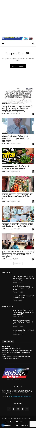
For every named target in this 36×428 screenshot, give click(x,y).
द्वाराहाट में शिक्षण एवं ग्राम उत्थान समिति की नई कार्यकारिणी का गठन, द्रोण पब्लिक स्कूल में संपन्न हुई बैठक (18, 254)
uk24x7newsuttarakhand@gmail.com (20, 396)
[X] (18, 409)
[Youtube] (27, 409)
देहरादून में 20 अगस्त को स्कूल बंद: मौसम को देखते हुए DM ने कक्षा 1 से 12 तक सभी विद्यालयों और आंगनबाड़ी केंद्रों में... (17, 109)
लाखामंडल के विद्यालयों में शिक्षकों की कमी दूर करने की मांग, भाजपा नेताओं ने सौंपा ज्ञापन (17, 225)
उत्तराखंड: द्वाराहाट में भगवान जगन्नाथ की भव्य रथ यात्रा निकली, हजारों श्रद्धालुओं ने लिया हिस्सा (17, 196)
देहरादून (4, 103)
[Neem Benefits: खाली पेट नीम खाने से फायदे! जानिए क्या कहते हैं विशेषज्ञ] (18, 156)
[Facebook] (9, 409)
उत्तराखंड (4, 133)
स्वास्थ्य (4, 163)
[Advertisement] (18, 18)
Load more (17, 263)
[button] (3, 43)
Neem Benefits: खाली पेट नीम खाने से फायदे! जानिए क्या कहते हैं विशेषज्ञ (15, 167)
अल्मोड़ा (4, 191)
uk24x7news (5, 113)
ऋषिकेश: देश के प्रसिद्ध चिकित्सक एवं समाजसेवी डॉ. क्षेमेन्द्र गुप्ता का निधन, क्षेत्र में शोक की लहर (16, 139)
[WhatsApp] (22, 409)
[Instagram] (13, 409)
